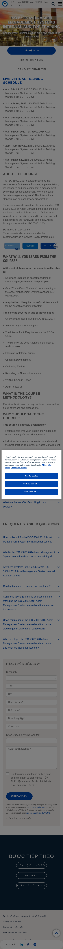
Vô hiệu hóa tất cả (31, 484)
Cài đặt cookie (31, 476)
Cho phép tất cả (31, 492)
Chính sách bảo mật (19, 468)
